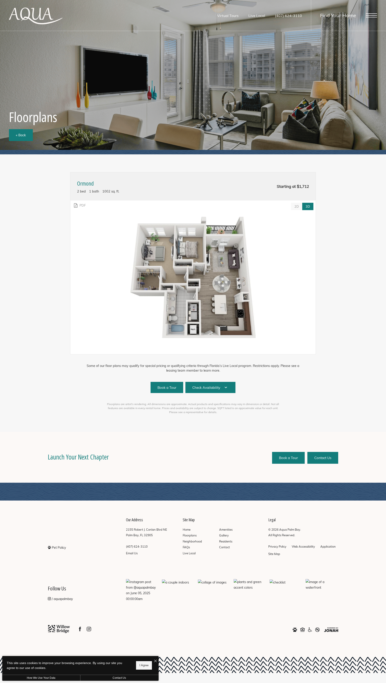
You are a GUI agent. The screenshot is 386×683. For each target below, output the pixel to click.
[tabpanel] (193, 277)
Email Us (132, 553)
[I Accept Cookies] (155, 661)
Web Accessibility (303, 546)
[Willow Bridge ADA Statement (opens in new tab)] (310, 629)
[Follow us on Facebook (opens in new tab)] (80, 629)
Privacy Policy (277, 546)
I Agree (144, 665)
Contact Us (119, 677)
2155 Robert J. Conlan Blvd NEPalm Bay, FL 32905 (146, 532)
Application (328, 546)
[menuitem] (197, 530)
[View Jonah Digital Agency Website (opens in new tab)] (331, 629)
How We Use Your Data (41, 677)
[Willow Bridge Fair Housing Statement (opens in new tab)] (302, 629)
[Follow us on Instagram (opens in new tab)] (88, 629)
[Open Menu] (371, 15)
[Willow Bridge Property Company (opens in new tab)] (59, 629)
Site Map (274, 554)
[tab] (296, 206)
